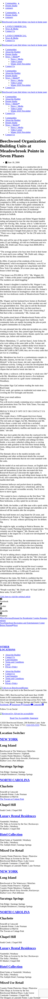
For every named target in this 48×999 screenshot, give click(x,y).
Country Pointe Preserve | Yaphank (14, 753)
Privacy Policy (11, 667)
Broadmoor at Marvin (9, 797)
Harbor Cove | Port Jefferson (12, 761)
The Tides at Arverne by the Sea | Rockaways (19, 824)
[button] (24, 600)
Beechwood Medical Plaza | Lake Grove (17, 861)
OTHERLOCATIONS (7, 648)
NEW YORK (9, 739)
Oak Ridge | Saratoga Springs (12, 772)
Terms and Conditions (14, 662)
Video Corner (16, 61)
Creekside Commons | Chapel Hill (14, 863)
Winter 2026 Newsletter (21, 64)
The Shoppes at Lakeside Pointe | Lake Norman (20, 866)
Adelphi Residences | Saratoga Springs (16, 774)
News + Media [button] (11, 57)
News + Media (17, 59)
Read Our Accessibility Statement (24, 718)
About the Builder (13, 52)
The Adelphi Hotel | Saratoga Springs (15, 845)
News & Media (11, 29)
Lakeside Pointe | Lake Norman (13, 794)
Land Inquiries (11, 660)
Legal (7, 664)
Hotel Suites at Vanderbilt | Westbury (15, 840)
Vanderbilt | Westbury (9, 821)
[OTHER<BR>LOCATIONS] (24, 641)
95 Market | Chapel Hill (10, 829)
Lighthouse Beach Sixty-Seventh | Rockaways (19, 758)
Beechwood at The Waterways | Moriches (17, 751)
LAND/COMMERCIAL (16, 26)
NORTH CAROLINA (15, 780)
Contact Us (10, 31)
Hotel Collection (11, 834)
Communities (12, 3)
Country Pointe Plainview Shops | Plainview (18, 856)
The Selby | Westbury (9, 826)
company (9, 8)
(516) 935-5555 (32, 725)
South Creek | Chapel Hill (11, 810)
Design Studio (11, 6)
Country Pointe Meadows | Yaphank (15, 756)
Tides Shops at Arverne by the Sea (14, 858)
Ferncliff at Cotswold (9, 792)
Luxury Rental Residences (18, 816)
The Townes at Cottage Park (12, 799)
